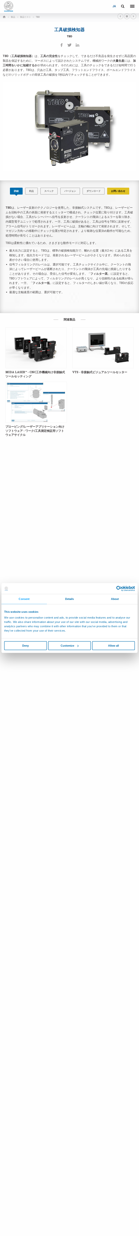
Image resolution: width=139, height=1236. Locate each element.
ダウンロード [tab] (94, 191)
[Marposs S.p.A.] (8, 6)
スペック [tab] (49, 191)
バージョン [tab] (70, 191)
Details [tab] (69, 598)
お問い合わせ (118, 191)
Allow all (113, 645)
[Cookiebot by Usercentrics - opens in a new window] (119, 588)
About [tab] (115, 598)
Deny (25, 645)
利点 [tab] (31, 191)
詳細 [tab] (16, 191)
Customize (67, 645)
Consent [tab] (24, 598)
